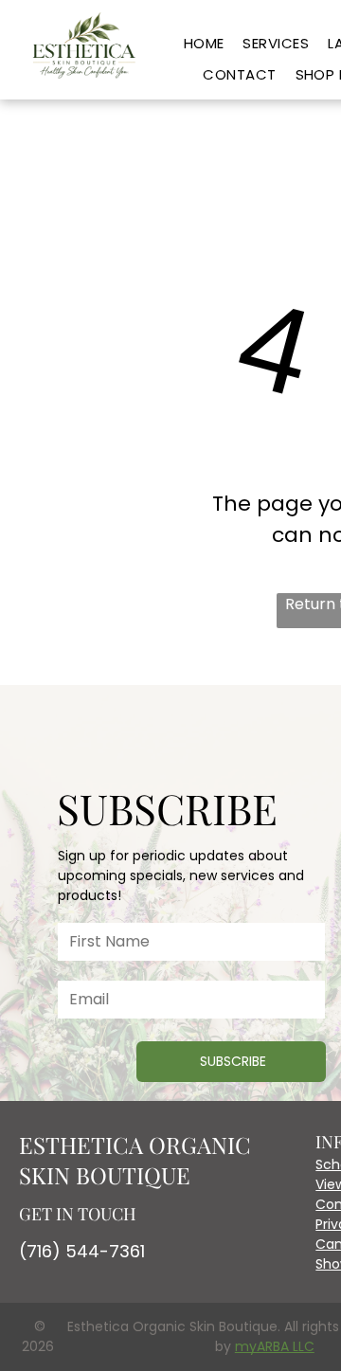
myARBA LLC (274, 1346)
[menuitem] (204, 44)
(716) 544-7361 (82, 1251)
